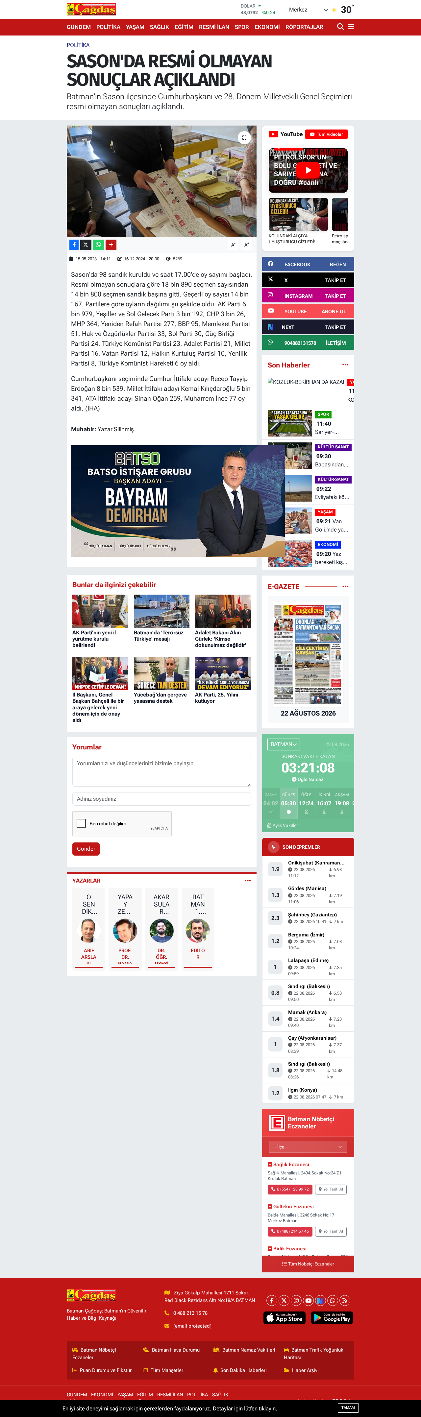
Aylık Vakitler (285, 825)
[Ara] (341, 27)
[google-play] (332, 1317)
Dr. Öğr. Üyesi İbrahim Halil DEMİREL (161, 956)
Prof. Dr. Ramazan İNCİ (125, 956)
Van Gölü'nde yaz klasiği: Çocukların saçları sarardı (330, 526)
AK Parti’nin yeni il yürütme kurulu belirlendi (94, 638)
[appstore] (284, 1317)
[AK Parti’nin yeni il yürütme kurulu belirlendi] (100, 610)
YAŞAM (135, 27)
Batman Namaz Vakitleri (248, 1350)
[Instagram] (296, 1300)
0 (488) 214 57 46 (293, 1231)
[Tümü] (345, 365)
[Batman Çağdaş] (91, 9)
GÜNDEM (79, 27)
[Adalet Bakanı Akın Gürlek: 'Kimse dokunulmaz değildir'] (223, 610)
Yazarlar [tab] (86, 880)
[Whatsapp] (332, 1300)
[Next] (320, 1300)
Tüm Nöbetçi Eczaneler (311, 1264)
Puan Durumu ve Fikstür (106, 1370)
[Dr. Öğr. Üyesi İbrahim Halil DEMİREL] (161, 930)
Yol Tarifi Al (333, 1189)
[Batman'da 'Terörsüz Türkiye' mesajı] (162, 610)
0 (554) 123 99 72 (293, 1189)
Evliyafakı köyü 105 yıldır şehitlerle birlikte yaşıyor (332, 493)
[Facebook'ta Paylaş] (74, 245)
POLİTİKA (108, 27)
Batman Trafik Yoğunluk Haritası (314, 1353)
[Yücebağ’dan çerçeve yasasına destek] (162, 673)
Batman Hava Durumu (176, 1350)
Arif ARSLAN (88, 956)
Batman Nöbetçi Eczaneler (94, 1353)
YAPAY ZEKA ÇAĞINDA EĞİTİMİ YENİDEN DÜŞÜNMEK (125, 904)
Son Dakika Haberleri (243, 1370)
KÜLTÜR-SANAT (333, 446)
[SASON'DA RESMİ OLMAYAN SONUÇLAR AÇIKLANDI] (162, 181)
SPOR (242, 27)
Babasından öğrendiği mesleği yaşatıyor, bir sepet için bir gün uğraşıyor (332, 461)
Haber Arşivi (305, 1370)
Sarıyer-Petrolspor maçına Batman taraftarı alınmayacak (330, 428)
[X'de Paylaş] (85, 245)
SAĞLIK (159, 27)
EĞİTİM (184, 27)
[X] (284, 1300)
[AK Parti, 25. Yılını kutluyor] (223, 673)
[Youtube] (308, 1300)
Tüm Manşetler (167, 1370)
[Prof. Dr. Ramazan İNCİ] (125, 930)
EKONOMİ (267, 27)
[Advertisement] (39, 139)
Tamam (348, 1407)
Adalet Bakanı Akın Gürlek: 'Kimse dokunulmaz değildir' (220, 638)
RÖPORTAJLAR (304, 27)
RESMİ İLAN (214, 27)
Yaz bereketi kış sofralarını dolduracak (329, 559)
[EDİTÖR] (198, 930)
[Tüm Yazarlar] (248, 880)
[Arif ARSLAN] (89, 930)
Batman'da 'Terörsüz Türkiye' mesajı (159, 635)
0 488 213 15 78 (190, 1313)
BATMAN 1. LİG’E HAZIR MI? (198, 904)
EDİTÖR (198, 954)
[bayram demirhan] (178, 500)
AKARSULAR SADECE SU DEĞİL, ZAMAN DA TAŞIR (161, 904)
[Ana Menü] (350, 27)
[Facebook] (271, 1300)
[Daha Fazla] (111, 245)
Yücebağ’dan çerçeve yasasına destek (160, 698)
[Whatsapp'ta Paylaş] (98, 245)
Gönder (86, 848)
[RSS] (344, 1300)
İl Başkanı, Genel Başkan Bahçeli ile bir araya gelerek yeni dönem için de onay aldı (98, 707)
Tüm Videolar (329, 134)
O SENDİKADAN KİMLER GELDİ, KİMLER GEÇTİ (89, 904)
